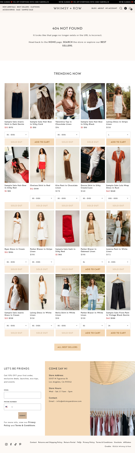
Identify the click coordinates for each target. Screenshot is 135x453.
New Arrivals (9, 7)
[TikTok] (15, 444)
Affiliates (127, 442)
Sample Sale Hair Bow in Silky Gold (41, 123)
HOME (52, 42)
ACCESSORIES (9, 9)
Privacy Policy (89, 442)
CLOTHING (35, 7)
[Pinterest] (20, 444)
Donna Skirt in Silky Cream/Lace (91, 186)
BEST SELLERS (23, 7)
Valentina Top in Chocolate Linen (64, 123)
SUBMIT (22, 415)
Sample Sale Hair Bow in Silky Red (15, 186)
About (101, 8)
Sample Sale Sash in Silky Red (66, 250)
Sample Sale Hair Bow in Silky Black (92, 123)
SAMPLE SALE (27, 9)
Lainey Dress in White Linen (41, 313)
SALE (18, 9)
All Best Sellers (67, 347)
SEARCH (68, 42)
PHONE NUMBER (10, 401)
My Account (111, 8)
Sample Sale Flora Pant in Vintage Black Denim (117, 313)
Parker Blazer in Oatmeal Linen (89, 250)
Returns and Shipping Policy (50, 442)
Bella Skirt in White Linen (65, 313)
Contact (33, 442)
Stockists (118, 442)
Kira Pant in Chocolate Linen (67, 186)
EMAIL (6, 390)
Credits (108, 446)
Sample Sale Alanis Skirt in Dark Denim (14, 123)
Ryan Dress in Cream (15, 249)
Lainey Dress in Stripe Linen (117, 123)
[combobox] (9, 407)
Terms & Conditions (25, 425)
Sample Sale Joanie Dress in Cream (14, 313)
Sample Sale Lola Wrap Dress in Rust (117, 186)
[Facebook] (11, 444)
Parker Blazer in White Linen (92, 313)
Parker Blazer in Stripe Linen (41, 250)
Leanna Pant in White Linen (116, 250)
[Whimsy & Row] (67, 8)
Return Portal (70, 442)
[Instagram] (6, 444)
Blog (94, 8)
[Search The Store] (121, 8)
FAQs (79, 442)
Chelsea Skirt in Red (40, 185)
